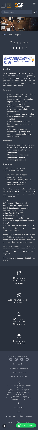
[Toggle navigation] (34, 3)
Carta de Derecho (19, 372)
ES (9, 5)
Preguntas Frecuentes (19, 368)
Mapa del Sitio (19, 364)
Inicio (4, 35)
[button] (26, 425)
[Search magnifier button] (34, 12)
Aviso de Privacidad (19, 376)
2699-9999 (19, 408)
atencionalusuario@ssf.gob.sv (19, 416)
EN (3, 5)
